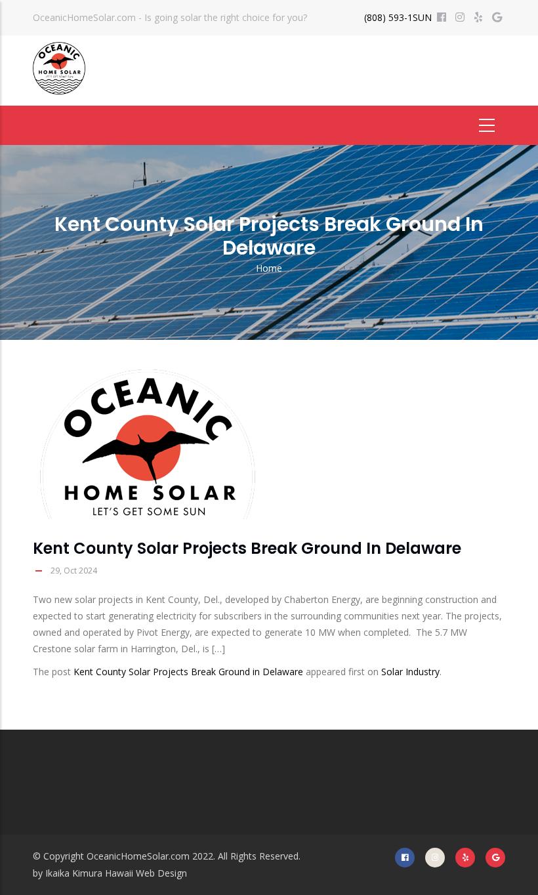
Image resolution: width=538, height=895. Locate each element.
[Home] (59, 68)
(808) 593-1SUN (398, 17)
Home (269, 268)
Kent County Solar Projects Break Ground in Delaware (188, 671)
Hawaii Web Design (146, 873)
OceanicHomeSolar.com (138, 856)
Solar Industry (410, 671)
